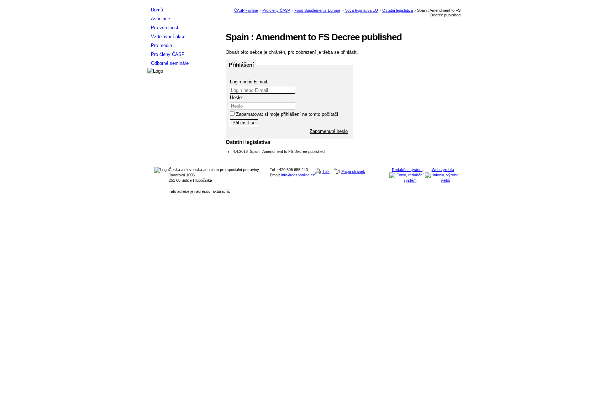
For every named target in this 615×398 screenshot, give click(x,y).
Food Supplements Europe (317, 10)
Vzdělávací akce (168, 36)
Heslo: (236, 97)
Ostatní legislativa (397, 10)
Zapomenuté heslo (329, 131)
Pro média (161, 45)
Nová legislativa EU (361, 10)
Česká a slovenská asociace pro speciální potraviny (183, 2)
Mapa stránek (353, 171)
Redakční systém (407, 169)
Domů (157, 9)
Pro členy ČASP (276, 10)
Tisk (326, 171)
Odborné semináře (170, 63)
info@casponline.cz (298, 175)
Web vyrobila (443, 169)
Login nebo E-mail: (249, 81)
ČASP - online (246, 10)
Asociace (160, 18)
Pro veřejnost (164, 27)
